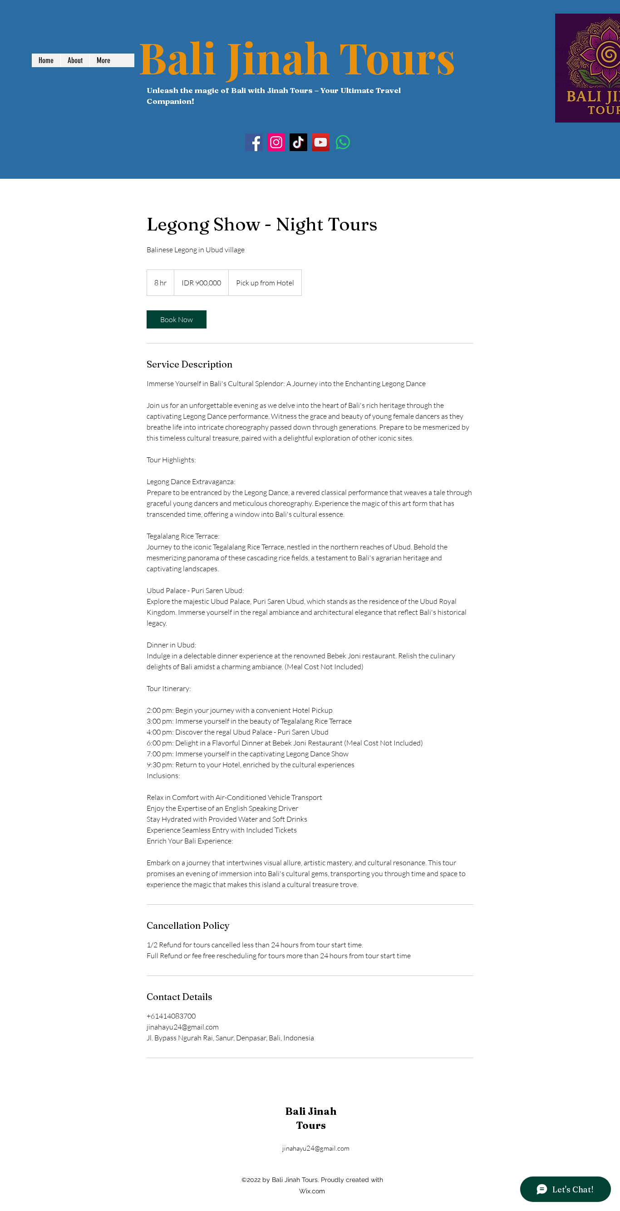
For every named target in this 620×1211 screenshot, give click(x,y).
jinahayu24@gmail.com (315, 1148)
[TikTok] (298, 142)
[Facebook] (254, 142)
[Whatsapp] (343, 142)
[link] (177, 319)
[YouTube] (321, 142)
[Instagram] (276, 142)
